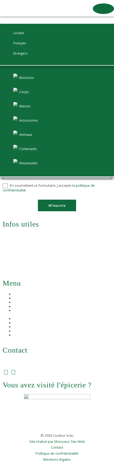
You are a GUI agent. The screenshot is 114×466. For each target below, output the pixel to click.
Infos (17, 310)
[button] (103, 8)
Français (19, 43)
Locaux (18, 33)
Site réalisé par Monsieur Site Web (57, 442)
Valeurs (19, 306)
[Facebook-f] (6, 372)
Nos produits (23, 298)
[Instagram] (13, 372)
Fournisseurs (23, 302)
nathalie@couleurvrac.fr (27, 361)
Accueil (18, 294)
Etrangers (20, 53)
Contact (57, 447)
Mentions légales (57, 460)
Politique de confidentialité (57, 453)
